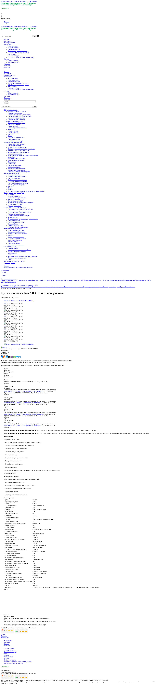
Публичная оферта (13, 56)
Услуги (6, 59)
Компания (4, 636)
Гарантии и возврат (10, 652)
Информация (5, 637)
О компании (8, 640)
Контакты (7, 65)
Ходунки (122, 287)
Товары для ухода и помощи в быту (95, 280)
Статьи (6, 655)
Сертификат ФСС (9, 43)
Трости (127, 287)
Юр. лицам (7, 41)
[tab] (78, 350)
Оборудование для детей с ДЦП (74, 280)
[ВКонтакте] (2, 357)
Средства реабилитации (56, 280)
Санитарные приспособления (23, 287)
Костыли (132, 287)
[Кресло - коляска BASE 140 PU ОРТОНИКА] (18, 300)
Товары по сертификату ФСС (10, 280)
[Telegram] (19, 357)
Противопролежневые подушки (93, 287)
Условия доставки (13, 47)
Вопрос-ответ (12, 54)
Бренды (6, 658)
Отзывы (6, 644)
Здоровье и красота (129, 280)
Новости (7, 642)
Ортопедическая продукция (114, 280)
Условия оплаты (13, 46)
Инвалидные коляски (7, 287)
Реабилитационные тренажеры (54, 287)
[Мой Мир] (7, 357)
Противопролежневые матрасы (73, 287)
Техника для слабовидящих (111, 287)
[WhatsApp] (14, 357)
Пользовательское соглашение (13, 663)
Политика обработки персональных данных (18, 661)
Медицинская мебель (25, 280)
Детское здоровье (10, 282)
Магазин (7, 67)
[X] (9, 357)
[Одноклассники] (4, 357)
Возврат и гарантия (14, 49)
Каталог (6, 22)
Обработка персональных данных (18, 52)
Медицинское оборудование (40, 280)
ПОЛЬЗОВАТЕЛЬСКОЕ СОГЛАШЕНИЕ (21, 57)
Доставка (7, 64)
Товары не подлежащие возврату (18, 51)
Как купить (7, 44)
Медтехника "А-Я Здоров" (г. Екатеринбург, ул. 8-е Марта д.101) (24, 391)
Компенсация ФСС (14, 62)
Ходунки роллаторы (38, 287)
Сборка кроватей (13, 60)
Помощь (6, 653)
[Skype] (17, 357)
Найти (6, 103)
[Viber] (12, 357)
